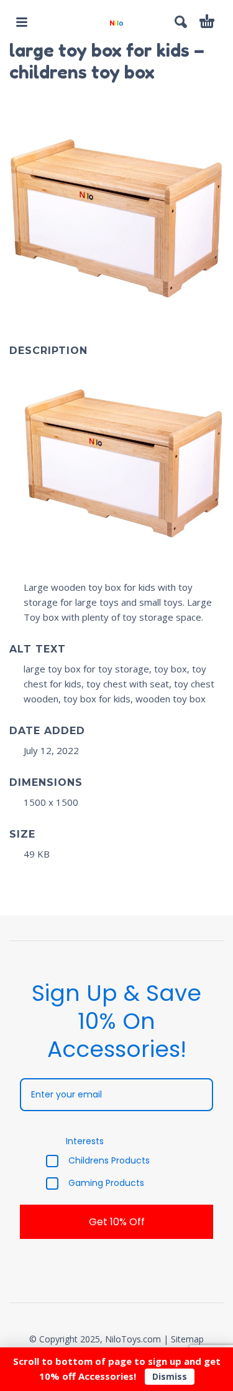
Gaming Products (106, 1183)
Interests (85, 1141)
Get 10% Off (117, 1222)
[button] (21, 21)
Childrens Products (109, 1161)
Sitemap (187, 1339)
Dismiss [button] (169, 1376)
